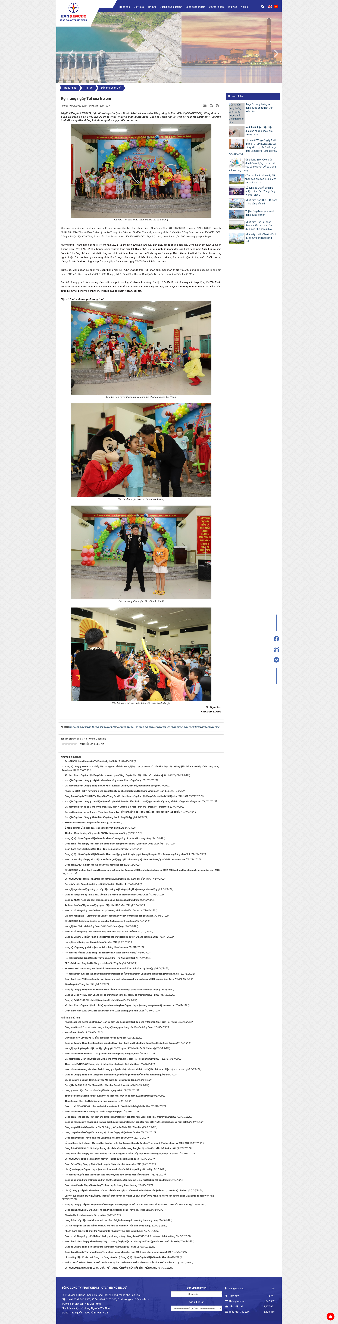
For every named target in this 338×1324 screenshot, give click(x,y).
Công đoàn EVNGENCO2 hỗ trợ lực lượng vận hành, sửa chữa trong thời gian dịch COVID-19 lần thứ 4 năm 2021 (120, 1148)
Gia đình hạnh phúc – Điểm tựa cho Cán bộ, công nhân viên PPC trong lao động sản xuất (109, 915)
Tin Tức (152, 6)
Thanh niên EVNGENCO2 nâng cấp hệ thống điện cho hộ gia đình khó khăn (102, 1064)
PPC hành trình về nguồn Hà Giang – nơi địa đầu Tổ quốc (93, 963)
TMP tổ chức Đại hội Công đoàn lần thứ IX (86, 822)
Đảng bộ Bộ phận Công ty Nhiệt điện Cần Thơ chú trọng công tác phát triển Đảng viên (107, 838)
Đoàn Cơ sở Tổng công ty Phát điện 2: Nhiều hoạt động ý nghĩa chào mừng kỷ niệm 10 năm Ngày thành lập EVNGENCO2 (125, 859)
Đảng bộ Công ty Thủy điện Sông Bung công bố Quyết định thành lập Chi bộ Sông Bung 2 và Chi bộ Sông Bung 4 (120, 1043)
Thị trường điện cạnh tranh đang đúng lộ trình (259, 213)
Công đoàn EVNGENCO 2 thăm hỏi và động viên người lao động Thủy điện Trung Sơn (107, 1210)
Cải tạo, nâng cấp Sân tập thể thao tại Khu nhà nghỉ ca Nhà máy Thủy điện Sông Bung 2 (108, 1225)
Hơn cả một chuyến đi (76, 1032)
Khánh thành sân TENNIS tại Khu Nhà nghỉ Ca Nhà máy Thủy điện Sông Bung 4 (104, 1231)
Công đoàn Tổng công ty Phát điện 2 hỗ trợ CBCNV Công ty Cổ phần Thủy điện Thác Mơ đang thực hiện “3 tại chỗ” (122, 1153)
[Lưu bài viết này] (218, 105)
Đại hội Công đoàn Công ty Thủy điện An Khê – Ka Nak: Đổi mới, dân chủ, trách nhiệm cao (110, 785)
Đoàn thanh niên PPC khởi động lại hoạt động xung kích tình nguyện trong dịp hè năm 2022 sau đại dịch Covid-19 (121, 979)
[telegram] (276, 660)
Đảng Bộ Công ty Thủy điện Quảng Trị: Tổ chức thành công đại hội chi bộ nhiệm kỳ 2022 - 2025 (112, 995)
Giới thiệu (139, 6)
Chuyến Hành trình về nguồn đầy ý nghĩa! (85, 1215)
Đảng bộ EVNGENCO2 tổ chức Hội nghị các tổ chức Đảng (93, 1000)
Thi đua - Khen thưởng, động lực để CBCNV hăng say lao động (96, 833)
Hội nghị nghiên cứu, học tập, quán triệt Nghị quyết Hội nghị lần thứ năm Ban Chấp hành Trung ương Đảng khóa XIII (122, 973)
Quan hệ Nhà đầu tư (171, 6)
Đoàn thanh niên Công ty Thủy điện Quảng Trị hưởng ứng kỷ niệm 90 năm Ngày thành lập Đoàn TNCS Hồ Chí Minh (122, 1241)
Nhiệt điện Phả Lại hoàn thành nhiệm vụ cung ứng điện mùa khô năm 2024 (259, 225)
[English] (270, 6)
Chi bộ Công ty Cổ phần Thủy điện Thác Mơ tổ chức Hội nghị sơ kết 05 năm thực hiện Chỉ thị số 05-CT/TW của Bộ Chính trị (126, 1190)
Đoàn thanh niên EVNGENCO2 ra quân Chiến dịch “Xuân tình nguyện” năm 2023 (104, 1010)
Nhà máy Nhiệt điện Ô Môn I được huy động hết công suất (260, 238)
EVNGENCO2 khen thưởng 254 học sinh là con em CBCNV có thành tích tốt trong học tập (109, 968)
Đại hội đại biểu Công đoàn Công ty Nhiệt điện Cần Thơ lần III (95, 884)
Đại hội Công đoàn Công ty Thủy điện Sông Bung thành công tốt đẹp (98, 817)
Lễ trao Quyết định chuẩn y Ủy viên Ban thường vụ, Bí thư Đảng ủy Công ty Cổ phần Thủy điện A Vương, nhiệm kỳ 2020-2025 (127, 1143)
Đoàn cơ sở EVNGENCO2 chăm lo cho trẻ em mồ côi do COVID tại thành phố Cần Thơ (107, 1106)
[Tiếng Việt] (276, 6)
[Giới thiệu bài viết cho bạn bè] (205, 105)
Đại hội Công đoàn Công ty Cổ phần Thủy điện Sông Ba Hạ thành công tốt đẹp (103, 780)
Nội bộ (244, 6)
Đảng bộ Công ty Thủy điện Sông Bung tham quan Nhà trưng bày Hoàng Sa (102, 1246)
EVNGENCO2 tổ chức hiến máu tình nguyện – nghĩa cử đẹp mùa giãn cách (102, 1159)
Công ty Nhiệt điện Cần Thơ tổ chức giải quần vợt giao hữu (94, 1090)
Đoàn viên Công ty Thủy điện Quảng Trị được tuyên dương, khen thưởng (101, 1185)
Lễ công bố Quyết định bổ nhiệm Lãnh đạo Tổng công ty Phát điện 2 (260, 191)
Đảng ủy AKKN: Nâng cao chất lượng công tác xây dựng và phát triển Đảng (102, 900)
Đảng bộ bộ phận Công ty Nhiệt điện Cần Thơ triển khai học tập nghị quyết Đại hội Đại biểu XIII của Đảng (116, 1180)
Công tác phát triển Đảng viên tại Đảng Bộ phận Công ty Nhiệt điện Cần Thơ (102, 1132)
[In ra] (212, 105)
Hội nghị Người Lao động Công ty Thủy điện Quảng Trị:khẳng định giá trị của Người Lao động (111, 889)
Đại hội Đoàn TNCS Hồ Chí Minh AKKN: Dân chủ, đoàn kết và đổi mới (99, 1085)
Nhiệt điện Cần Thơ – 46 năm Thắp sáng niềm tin (261, 202)
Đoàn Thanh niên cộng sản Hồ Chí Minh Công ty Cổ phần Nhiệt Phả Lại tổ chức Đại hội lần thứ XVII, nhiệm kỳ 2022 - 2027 (125, 1069)
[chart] (276, 649)
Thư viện (232, 6)
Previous (73, 52)
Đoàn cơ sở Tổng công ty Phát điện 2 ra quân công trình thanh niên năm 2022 (103, 910)
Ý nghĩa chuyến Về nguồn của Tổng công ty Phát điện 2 (92, 828)
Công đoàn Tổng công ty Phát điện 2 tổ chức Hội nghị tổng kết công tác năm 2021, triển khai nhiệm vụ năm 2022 (120, 1117)
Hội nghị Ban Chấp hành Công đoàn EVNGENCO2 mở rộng (94, 926)
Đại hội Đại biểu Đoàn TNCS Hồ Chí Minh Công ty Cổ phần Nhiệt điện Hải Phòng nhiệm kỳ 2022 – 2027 (116, 1059)
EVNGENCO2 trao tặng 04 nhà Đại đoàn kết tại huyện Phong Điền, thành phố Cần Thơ (107, 879)
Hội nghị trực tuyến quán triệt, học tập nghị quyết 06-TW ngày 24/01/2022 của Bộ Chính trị (110, 1048)
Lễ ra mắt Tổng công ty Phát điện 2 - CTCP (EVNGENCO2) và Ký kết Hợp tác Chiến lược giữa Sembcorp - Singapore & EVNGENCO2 (253, 147)
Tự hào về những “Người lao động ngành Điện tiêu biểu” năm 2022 (97, 905)
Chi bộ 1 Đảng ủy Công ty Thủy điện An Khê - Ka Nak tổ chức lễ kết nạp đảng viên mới (108, 1169)
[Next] (278, 52)
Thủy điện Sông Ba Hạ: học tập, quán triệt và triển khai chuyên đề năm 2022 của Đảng (108, 1095)
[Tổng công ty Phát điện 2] (73, 12)
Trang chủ (124, 6)
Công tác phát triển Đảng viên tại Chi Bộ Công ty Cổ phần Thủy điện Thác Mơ (103, 1127)
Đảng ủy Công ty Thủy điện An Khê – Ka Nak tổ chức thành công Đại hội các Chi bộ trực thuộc (111, 989)
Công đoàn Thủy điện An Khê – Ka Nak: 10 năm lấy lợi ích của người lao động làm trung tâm (111, 1220)
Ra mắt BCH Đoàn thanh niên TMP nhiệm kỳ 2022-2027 (92, 761)
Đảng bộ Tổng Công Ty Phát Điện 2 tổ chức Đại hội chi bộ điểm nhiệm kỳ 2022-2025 (106, 894)
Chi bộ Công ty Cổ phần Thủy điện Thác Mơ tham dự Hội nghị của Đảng (100, 1080)
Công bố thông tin (195, 6)
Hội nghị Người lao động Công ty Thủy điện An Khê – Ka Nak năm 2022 (100, 958)
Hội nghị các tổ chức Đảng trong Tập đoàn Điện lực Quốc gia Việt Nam (100, 952)
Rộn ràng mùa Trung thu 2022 (79, 984)
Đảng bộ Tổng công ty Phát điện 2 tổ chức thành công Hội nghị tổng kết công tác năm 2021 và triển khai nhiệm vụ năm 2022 (126, 1122)
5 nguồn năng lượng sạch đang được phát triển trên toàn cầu (259, 108)
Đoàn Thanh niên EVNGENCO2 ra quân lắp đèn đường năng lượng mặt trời (102, 1053)
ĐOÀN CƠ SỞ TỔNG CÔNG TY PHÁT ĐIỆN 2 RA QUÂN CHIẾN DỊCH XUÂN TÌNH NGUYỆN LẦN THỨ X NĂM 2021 (121, 1262)
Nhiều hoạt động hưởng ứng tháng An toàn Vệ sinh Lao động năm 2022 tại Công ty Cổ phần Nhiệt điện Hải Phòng (121, 1022)
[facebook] (276, 638)
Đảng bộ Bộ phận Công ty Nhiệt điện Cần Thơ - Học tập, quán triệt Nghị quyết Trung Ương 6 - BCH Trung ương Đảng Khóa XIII (127, 854)
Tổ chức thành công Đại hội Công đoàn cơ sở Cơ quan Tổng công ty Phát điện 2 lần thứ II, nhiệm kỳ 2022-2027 (120, 775)
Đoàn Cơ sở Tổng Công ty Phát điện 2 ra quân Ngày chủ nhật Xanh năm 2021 (103, 1164)
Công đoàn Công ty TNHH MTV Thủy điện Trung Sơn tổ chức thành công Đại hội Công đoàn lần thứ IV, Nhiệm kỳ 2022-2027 (126, 796)
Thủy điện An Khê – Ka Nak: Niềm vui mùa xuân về (90, 1101)
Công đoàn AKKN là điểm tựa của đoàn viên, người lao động (95, 864)
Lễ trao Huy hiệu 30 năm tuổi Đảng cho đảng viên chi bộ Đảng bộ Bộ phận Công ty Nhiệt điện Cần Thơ (115, 1257)
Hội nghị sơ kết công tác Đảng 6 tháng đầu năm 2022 (91, 942)
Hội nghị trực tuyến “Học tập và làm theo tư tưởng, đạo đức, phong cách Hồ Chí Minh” (107, 1174)
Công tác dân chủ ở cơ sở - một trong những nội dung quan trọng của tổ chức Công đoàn (109, 1027)
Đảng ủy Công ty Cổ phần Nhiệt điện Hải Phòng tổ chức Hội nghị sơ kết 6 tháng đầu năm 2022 (111, 937)
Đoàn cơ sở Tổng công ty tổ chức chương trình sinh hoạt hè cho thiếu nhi (101, 931)
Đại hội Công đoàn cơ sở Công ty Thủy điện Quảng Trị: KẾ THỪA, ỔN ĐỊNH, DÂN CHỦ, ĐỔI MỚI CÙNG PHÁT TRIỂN (122, 812)
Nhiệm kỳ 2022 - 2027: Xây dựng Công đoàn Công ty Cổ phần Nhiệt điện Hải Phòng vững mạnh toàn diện (117, 791)
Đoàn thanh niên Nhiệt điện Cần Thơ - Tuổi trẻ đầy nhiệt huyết (96, 849)
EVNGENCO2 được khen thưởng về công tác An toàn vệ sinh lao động (99, 921)
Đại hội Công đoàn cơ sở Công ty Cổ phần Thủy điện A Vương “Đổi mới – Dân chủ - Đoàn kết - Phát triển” (117, 806)
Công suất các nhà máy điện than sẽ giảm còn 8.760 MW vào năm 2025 (260, 179)
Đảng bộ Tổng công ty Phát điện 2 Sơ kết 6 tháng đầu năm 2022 (96, 947)
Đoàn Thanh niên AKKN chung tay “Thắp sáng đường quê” (94, 1111)
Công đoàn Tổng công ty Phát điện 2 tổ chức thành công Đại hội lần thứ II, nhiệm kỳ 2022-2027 (112, 843)
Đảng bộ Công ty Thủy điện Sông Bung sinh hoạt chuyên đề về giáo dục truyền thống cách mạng (113, 1074)
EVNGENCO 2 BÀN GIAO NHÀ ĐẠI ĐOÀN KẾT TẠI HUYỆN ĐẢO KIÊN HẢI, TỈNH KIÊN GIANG (111, 1268)
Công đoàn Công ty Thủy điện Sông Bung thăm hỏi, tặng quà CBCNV (99, 1137)
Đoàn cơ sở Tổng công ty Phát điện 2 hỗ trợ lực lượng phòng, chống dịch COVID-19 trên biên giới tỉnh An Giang (120, 1236)
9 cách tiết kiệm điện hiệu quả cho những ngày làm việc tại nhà (259, 131)
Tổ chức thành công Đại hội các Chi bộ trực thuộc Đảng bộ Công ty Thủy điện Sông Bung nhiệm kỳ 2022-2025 (119, 1005)
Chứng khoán (216, 6)
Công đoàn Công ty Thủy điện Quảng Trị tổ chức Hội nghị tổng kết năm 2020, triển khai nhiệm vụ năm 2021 (118, 1252)
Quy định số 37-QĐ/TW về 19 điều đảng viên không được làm (95, 1037)
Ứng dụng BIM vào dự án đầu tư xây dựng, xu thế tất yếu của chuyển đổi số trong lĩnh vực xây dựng (252, 165)
